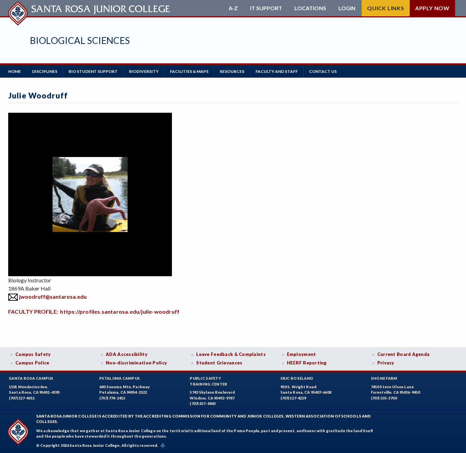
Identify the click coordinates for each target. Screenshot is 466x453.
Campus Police (32, 362)
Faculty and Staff (277, 71)
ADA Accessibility (126, 354)
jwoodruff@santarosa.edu (53, 296)
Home (14, 71)
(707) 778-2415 (112, 398)
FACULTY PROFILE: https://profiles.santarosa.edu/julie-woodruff (93, 311)
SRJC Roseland (297, 378)
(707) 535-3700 (384, 398)
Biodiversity (144, 71)
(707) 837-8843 (203, 403)
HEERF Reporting (307, 362)
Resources (232, 71)
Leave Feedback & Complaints (230, 354)
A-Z (233, 8)
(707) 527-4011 (22, 398)
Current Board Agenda (403, 354)
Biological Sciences (80, 40)
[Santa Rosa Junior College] (90, 8)
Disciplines (44, 71)
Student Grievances (219, 362)
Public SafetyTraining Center (208, 381)
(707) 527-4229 (293, 398)
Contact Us (323, 71)
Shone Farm (384, 378)
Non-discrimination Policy (136, 362)
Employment (301, 354)
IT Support (266, 8)
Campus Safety (33, 354)
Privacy (385, 362)
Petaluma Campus (119, 378)
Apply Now (432, 8)
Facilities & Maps (189, 71)
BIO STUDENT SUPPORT (93, 71)
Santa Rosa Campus (31, 378)
